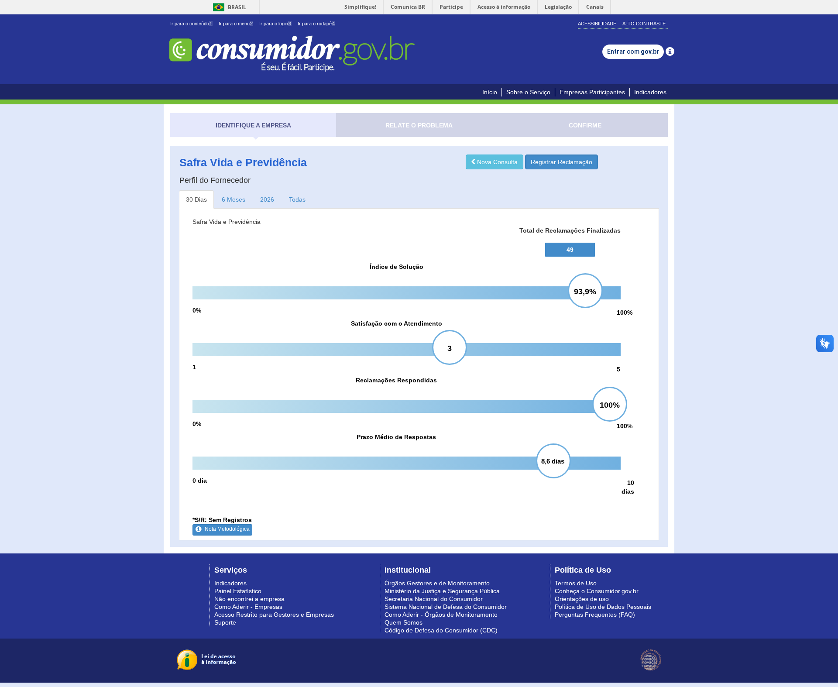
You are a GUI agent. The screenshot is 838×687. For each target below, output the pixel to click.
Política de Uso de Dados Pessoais (603, 606)
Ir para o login (275, 23)
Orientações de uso (582, 598)
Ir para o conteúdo (191, 23)
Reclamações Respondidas (396, 380)
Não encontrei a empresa (249, 598)
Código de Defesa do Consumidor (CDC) (441, 630)
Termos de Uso (576, 583)
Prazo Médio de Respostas (396, 436)
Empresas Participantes (592, 92)
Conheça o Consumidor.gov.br (597, 590)
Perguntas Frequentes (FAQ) (595, 614)
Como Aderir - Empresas (248, 606)
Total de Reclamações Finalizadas (570, 230)
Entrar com (633, 51)
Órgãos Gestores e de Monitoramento (437, 583)
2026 (267, 199)
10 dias (628, 487)
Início (489, 92)
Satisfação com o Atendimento (396, 323)
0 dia (199, 480)
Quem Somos (403, 622)
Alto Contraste (644, 23)
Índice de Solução (396, 266)
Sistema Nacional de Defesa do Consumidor (446, 606)
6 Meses (233, 199)
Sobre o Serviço (528, 92)
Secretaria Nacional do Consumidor (434, 598)
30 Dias (196, 199)
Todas (297, 199)
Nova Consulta (496, 161)
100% (624, 312)
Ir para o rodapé (316, 23)
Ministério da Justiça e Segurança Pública (442, 590)
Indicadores (650, 92)
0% (196, 310)
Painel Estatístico (237, 590)
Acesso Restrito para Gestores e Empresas (274, 614)
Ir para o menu (236, 23)
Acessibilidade (597, 23)
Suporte (225, 622)
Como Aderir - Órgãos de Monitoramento (441, 614)
